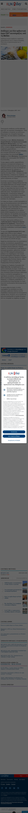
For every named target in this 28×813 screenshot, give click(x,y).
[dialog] (14, 406)
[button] (14, 399)
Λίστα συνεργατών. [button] (19, 415)
